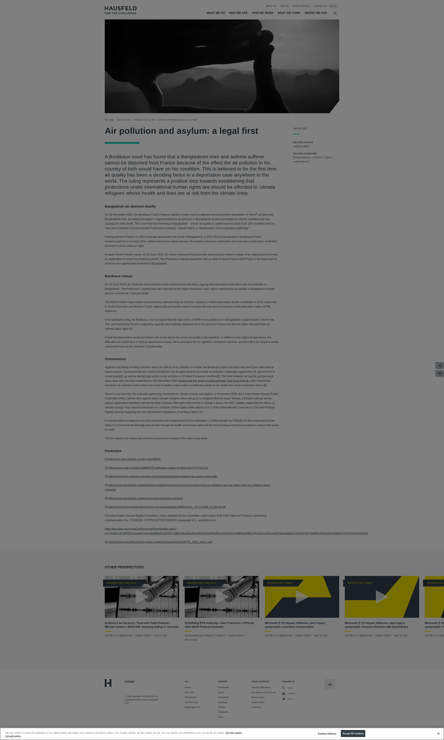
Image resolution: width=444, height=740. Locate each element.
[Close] (438, 733)
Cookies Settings (327, 733)
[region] (222, 734)
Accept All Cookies (353, 733)
